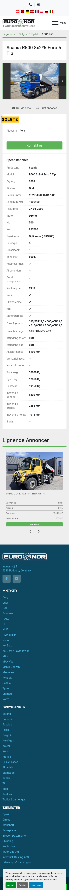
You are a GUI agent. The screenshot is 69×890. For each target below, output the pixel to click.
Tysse (6, 688)
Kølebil (7, 746)
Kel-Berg (7, 645)
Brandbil (7, 719)
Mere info (34, 524)
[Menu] (55, 23)
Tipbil (6, 788)
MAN (5, 656)
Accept (10, 885)
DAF (5, 608)
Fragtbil (7, 735)
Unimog (7, 693)
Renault (7, 677)
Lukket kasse (10, 762)
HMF (5, 629)
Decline (22, 885)
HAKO (6, 618)
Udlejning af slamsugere (17, 862)
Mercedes (8, 672)
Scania (7, 683)
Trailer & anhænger (14, 799)
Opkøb (6, 814)
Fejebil (6, 729)
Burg (5, 597)
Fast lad (7, 724)
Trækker (7, 794)
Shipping (8, 841)
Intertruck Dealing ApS (16, 857)
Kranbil (7, 756)
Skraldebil (8, 767)
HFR (5, 624)
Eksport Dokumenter (14, 835)
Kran (5, 751)
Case (5, 602)
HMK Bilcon (9, 634)
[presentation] (30, 531)
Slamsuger (9, 772)
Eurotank (8, 613)
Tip (4, 783)
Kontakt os (34, 145)
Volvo (6, 699)
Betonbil (7, 713)
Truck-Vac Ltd (11, 851)
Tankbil (7, 778)
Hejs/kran (8, 740)
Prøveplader (10, 830)
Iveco (6, 640)
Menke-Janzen (11, 667)
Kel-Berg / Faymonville (16, 650)
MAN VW (8, 661)
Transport (8, 825)
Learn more (36, 885)
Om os (6, 819)
